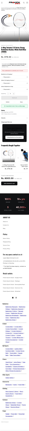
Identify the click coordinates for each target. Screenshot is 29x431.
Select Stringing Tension (8, 80)
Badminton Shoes (11, 320)
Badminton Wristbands (12, 315)
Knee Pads (21, 384)
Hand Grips (9, 362)
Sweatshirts (9, 396)
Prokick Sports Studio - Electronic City (13, 288)
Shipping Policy (7, 241)
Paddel (7, 414)
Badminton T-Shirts (11, 311)
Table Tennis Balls (15, 355)
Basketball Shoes (15, 405)
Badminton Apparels (17, 309)
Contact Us (6, 225)
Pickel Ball (14, 414)
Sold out (14, 97)
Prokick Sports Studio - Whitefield (11, 291)
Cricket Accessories (11, 339)
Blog (4, 228)
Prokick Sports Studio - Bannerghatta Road (14, 284)
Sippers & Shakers (18, 366)
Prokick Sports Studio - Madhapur (11, 281)
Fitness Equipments (18, 368)
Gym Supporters (15, 364)
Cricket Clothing (18, 333)
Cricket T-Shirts (10, 335)
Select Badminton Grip (7, 86)
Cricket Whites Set (17, 337)
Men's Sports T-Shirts (12, 391)
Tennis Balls (13, 353)
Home (2, 7)
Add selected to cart (9, 183)
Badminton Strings (16, 313)
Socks (15, 384)
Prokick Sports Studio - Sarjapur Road (12, 277)
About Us (5, 221)
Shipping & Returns (6, 122)
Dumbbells (9, 366)
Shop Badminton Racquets (14, 137)
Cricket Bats (9, 326)
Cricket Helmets (16, 331)
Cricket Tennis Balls (11, 329)
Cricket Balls (18, 326)
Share (21, 102)
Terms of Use (6, 245)
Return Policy (6, 238)
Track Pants (18, 393)
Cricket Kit (9, 333)
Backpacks (9, 384)
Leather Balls (18, 349)
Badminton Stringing (7, 74)
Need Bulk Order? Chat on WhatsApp (15, 106)
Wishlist (7, 102)
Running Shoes (15, 407)
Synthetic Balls (10, 351)
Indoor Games (10, 377)
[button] (1, 2)
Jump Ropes (17, 362)
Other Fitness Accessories (13, 371)
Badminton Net (14, 317)
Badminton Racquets (10, 7)
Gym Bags (8, 368)
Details (3, 118)
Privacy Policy (6, 248)
